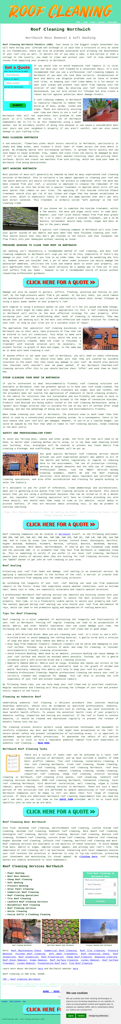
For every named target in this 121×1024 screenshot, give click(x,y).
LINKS (85, 22)
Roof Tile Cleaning (92, 950)
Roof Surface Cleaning (64, 960)
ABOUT (93, 22)
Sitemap (4, 1001)
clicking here (88, 856)
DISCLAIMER (112, 22)
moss (115, 153)
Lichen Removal (90, 960)
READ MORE (44, 743)
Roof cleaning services (17, 844)
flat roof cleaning (70, 761)
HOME (78, 22)
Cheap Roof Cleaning (79, 957)
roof (89, 57)
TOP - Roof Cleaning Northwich (21, 979)
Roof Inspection (28, 957)
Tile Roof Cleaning (80, 963)
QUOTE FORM (66, 799)
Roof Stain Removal (15, 960)
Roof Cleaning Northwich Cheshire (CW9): (28, 44)
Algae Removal (38, 960)
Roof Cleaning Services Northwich (33, 866)
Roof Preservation (52, 957)
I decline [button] (81, 1016)
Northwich (64, 534)
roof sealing (70, 583)
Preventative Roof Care (52, 963)
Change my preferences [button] (98, 1016)
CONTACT (101, 22)
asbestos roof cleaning (35, 703)
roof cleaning (45, 100)
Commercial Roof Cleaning (60, 950)
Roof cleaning (11, 534)
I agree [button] (70, 1016)
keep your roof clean (70, 629)
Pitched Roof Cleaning (30, 954)
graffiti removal (43, 761)
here (40, 969)
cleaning (57, 328)
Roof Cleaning (15, 1001)
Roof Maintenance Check (26, 950)
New (24, 1001)
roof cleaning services (52, 787)
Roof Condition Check (95, 954)
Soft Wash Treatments (63, 954)
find (12, 828)
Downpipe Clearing (106, 957)
